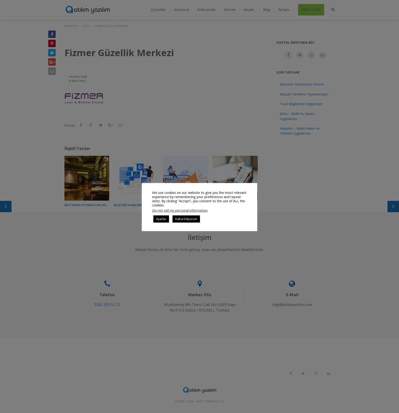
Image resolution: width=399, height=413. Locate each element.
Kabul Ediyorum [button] (186, 219)
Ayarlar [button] (161, 219)
